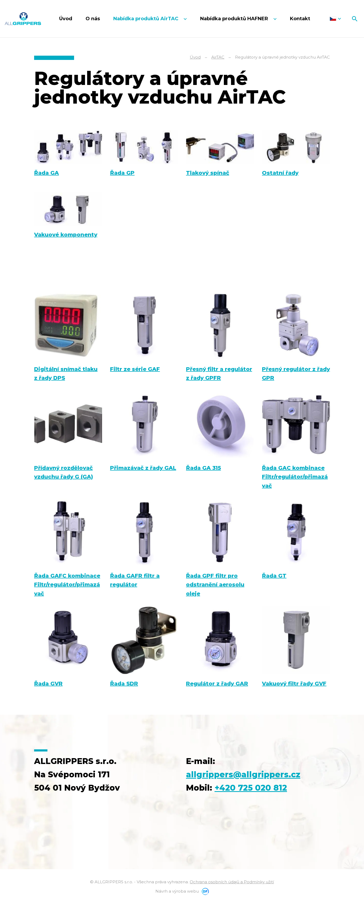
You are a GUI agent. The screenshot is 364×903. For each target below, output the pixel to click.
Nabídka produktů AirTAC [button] (146, 19)
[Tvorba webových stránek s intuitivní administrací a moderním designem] (204, 891)
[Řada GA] (68, 147)
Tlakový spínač (207, 173)
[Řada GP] (144, 147)
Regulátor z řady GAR (217, 683)
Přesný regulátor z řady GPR (296, 373)
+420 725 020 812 (251, 788)
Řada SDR (124, 683)
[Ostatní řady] (296, 147)
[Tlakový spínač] (220, 147)
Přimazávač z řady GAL (143, 468)
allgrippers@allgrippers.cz (243, 774)
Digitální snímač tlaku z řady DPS (66, 373)
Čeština (335, 19)
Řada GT (274, 576)
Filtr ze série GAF (135, 369)
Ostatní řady (280, 173)
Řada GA (46, 173)
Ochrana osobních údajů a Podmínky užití (232, 881)
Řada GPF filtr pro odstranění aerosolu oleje (215, 585)
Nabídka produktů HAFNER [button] (234, 19)
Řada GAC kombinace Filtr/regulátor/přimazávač (295, 477)
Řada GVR (48, 683)
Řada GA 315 (203, 468)
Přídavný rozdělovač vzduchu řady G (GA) (63, 472)
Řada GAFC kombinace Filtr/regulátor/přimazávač (67, 585)
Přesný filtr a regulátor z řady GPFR (219, 373)
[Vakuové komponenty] (68, 209)
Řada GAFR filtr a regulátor (135, 580)
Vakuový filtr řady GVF (294, 683)
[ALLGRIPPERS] (23, 18)
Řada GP (122, 173)
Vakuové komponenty (65, 234)
